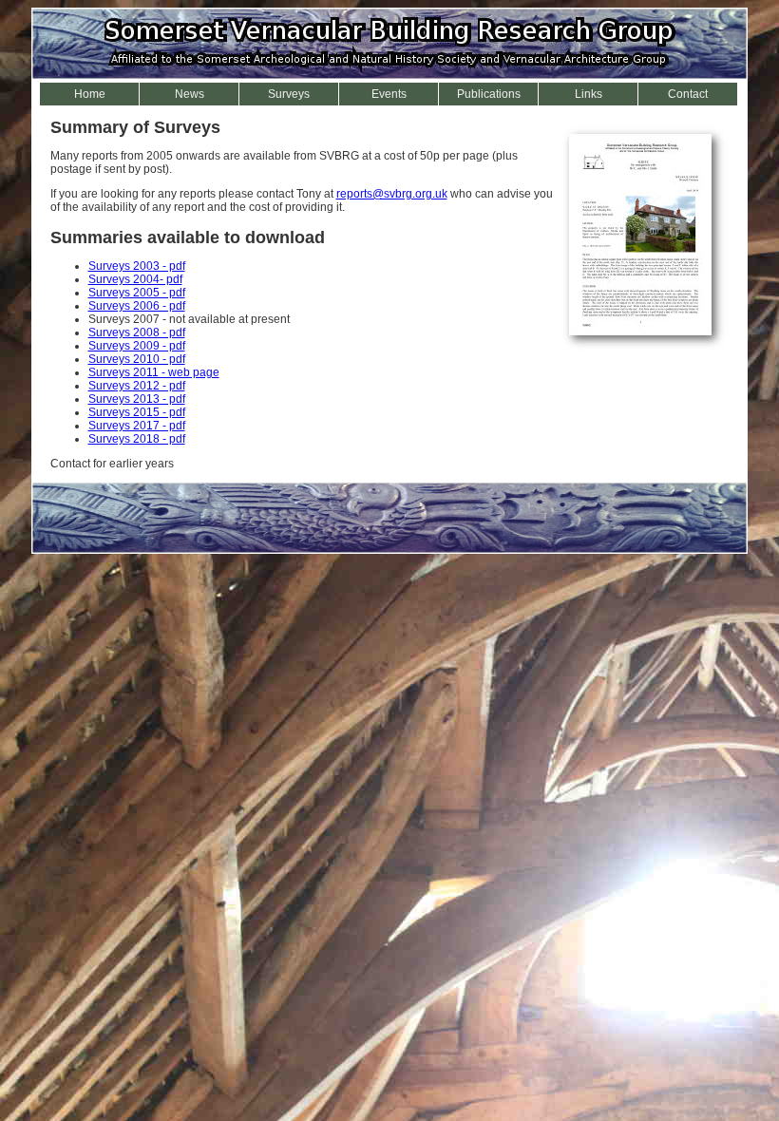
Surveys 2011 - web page (153, 372)
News (189, 94)
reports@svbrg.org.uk (391, 193)
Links (588, 94)
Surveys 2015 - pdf (136, 412)
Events (389, 94)
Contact (688, 94)
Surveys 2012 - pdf (136, 385)
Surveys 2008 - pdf (136, 332)
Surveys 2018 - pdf (136, 439)
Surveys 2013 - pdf (136, 399)
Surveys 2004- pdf (135, 279)
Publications (489, 94)
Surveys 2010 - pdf (136, 359)
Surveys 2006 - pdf (136, 306)
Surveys (289, 94)
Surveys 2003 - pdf (136, 266)
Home (89, 94)
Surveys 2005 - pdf (136, 292)
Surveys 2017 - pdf (136, 425)
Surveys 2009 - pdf (136, 345)
